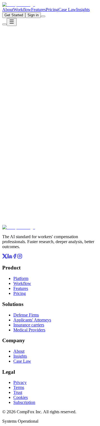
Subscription (24, 402)
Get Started (13, 15)
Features (38, 9)
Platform (20, 278)
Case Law (67, 9)
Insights (83, 9)
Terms (18, 387)
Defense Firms (26, 315)
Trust (17, 392)
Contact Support (58, 84)
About (7, 9)
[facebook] (14, 257)
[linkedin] (9, 257)
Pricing (52, 9)
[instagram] (19, 257)
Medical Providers (29, 330)
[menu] (12, 22)
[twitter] (4, 257)
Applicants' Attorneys (32, 320)
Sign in (33, 15)
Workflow (22, 9)
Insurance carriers (28, 325)
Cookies (20, 397)
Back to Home (22, 84)
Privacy (20, 382)
